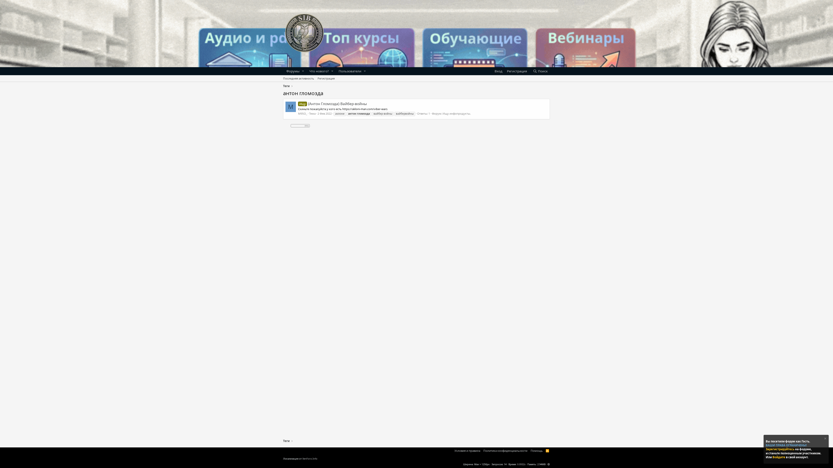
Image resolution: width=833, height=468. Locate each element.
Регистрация (326, 78)
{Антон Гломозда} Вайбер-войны (333, 103)
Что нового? (319, 71)
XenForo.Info (309, 458)
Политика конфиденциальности (505, 451)
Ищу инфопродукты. (457, 113)
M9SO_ (302, 113)
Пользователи (350, 71)
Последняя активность (298, 78)
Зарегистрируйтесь (780, 449)
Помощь (537, 451)
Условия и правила (467, 451)
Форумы (293, 71)
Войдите (779, 457)
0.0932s (521, 464)
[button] (303, 71)
